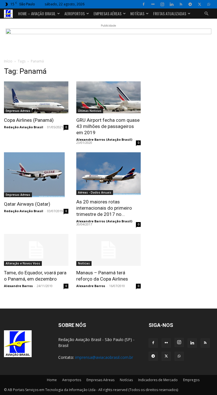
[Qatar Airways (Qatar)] (36, 174)
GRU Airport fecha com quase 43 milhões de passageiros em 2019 (108, 126)
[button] (206, 13)
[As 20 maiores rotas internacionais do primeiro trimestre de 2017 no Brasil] (108, 173)
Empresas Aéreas (107, 13)
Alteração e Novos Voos (23, 263)
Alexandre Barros (18, 286)
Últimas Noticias (89, 111)
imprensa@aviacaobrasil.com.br (104, 357)
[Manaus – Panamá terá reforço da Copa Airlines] (108, 250)
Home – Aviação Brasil (37, 13)
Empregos (191, 379)
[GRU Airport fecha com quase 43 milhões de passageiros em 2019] (108, 97)
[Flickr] (153, 4)
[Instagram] (162, 4)
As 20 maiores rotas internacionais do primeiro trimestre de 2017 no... (104, 208)
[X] (199, 4)
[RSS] (181, 4)
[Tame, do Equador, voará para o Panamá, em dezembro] (36, 250)
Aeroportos (74, 13)
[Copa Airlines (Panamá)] (36, 97)
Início (8, 61)
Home (52, 379)
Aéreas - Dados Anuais (94, 192)
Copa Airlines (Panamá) (29, 120)
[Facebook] (143, 4)
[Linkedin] (171, 4)
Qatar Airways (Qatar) (27, 204)
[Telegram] (190, 4)
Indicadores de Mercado (158, 379)
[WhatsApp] (209, 4)
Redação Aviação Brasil (23, 127)
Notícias (137, 13)
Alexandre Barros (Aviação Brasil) (104, 139)
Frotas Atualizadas (169, 13)
